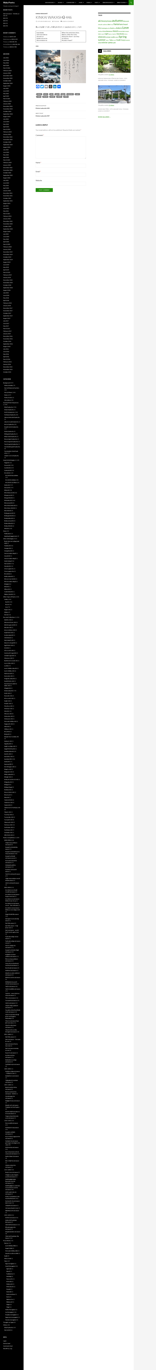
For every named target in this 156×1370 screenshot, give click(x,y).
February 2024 (7, 132)
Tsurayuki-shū (8, 820)
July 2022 (6, 180)
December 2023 (7, 137)
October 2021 (7, 198)
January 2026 (7, 73)
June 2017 (6, 323)
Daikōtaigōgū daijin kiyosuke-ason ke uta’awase (10, 1181)
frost (112, 24)
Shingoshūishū (8, 498)
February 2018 (7, 303)
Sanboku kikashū (9, 751)
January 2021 (7, 218)
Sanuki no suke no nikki (11, 1253)
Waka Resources (108, 2)
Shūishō (6, 586)
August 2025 (6, 86)
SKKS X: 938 (13, 47)
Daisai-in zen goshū (9, 643)
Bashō (7, 602)
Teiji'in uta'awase (10, 986)
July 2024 (6, 119)
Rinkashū (6, 734)
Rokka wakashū (8, 576)
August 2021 (6, 203)
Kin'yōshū (7, 473)
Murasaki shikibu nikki (11, 1251)
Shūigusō (6, 784)
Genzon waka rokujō (10, 558)
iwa (51, 94)
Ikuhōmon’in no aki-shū (11, 660)
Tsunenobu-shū (8, 817)
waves (59, 96)
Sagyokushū (7, 744)
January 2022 (7, 190)
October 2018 (7, 285)
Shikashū (6, 490)
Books (60, 2)
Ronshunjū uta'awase (11, 968)
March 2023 (6, 160)
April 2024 (6, 127)
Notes (6, 395)
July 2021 (6, 206)
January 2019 (7, 277)
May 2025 (6, 93)
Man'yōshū (7, 563)
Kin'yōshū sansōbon (11, 482)
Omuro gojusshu (9, 571)
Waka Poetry (9, 2)
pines (110, 34)
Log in (4, 1341)
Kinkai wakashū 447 (43, 115)
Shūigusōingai (8, 787)
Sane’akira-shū (8, 756)
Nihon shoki (7, 1258)
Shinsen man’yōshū (9, 579)
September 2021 (8, 201)
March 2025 (6, 98)
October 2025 (7, 81)
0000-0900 (7, 840)
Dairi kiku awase (9, 923)
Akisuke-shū (7, 627)
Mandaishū (7, 566)
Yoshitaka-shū (8, 832)
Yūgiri (8, 1307)
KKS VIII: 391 (13, 42)
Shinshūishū (7, 510)
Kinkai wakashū (42, 13)
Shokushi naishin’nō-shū (11, 779)
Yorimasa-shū (8, 825)
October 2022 (7, 173)
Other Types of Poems (9, 597)
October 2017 (7, 313)
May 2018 (6, 298)
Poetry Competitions (9, 837)
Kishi (63, 94)
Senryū (6, 614)
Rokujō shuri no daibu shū (11, 736)
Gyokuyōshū (7, 470)
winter (105, 42)
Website (39, 180)
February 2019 (7, 275)
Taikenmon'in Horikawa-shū (12, 807)
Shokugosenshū (8, 513)
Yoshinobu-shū (8, 827)
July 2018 (6, 293)
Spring (123, 36)
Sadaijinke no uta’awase (12, 1076)
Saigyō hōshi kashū (9, 749)
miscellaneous (107, 31)
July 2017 (6, 321)
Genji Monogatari (10, 1266)
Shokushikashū (8, 523)
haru (121, 24)
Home (80, 2)
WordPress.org (7, 1348)
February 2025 (7, 101)
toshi (114, 40)
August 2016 (6, 346)
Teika (111, 40)
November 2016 (8, 339)
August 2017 (6, 318)
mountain (122, 31)
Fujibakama (9, 1274)
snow (108, 37)
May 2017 (6, 326)
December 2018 (7, 280)
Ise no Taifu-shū (8, 663)
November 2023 (8, 139)
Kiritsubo (9, 1281)
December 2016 (7, 336)
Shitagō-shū (7, 777)
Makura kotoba (8, 385)
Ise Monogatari (9, 1312)
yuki (114, 43)
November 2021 (8, 196)
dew (108, 24)
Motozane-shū (8, 719)
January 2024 (7, 134)
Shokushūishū (8, 526)
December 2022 (7, 167)
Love (125, 27)
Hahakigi (8, 1276)
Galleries (107, 51)
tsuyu (123, 40)
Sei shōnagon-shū (9, 766)
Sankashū (7, 761)
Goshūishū (7, 468)
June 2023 (6, 152)
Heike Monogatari (10, 1309)
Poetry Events (8, 397)
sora (116, 37)
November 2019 (8, 254)
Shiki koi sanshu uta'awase (12, 977)
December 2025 (7, 75)
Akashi (8, 1271)
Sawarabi (8, 1292)
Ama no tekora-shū (9, 630)
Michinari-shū (8, 708)
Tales (5, 1261)
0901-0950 (7, 887)
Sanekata (120, 34)
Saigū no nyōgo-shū (9, 746)
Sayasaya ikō (7, 764)
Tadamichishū (8, 800)
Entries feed (6, 1343)
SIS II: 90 (5, 26)
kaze (57, 94)
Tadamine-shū (8, 802)
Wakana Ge (9, 1299)
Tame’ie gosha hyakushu (11, 444)
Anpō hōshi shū (8, 632)
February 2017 (7, 331)
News (4, 531)
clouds (100, 24)
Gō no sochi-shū (8, 650)
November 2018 (8, 282)
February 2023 (7, 162)
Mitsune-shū (8, 713)
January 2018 (7, 305)
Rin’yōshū (7, 574)
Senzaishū (7, 487)
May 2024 (6, 124)
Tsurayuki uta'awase (11, 1000)
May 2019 (6, 267)
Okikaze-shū (7, 729)
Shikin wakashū (8, 774)
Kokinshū (7, 485)
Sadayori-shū (8, 741)
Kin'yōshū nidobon (10, 480)
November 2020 (8, 224)
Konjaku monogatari (11, 1314)
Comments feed (8, 1346)
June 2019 (6, 264)
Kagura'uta (7, 609)
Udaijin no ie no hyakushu (11, 455)
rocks (46, 96)
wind (66, 96)
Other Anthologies (8, 538)
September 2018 (8, 287)
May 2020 (6, 239)
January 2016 (7, 364)
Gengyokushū (8, 551)
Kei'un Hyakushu (9, 424)
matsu (100, 31)
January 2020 (7, 249)
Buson (7, 604)
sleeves (102, 36)
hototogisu (105, 28)
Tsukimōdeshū (8, 591)
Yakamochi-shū (8, 822)
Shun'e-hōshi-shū (9, 792)
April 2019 (6, 270)
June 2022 (6, 183)
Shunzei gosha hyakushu (11, 441)
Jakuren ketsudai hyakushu (12, 417)
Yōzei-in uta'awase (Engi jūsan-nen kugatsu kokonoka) (12, 1016)
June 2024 (6, 121)
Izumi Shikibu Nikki (10, 1246)
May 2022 (6, 185)
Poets (96, 2)
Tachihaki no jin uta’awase (12, 1064)
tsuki (118, 40)
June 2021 (6, 208)
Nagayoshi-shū (8, 724)
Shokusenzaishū (9, 521)
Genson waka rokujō (10, 553)
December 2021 (7, 193)
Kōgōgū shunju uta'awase (12, 1101)
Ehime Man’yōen (103, 109)
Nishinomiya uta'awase (11, 1147)
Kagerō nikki (8, 1248)
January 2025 (7, 104)
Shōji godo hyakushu (10, 434)
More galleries (104, 117)
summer (102, 40)
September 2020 (8, 229)
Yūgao (8, 1304)
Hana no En (9, 1279)
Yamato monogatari (10, 1320)
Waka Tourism (121, 2)
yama (110, 42)
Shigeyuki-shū (8, 772)
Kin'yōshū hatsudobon (11, 475)
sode (113, 37)
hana (116, 24)
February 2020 (7, 247)
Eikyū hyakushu (8, 407)
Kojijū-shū (7, 701)
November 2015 (8, 369)
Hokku (6, 599)
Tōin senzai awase (10, 998)
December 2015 (7, 367)
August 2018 (6, 290)
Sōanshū (6, 797)
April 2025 (6, 96)
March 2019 (6, 272)
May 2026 (6, 63)
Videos (5, 1325)
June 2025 (6, 91)
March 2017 (6, 328)
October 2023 (7, 142)
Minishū (6, 711)
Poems (89, 2)
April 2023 (6, 157)
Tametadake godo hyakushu (12, 447)
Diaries (6, 1243)
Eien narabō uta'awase (11, 1123)
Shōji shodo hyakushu (10, 436)
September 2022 (8, 175)
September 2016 (8, 344)
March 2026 (6, 68)
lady (77, 94)
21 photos (111, 74)
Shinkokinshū (8, 500)
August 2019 (6, 262)
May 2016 (6, 354)
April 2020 (6, 241)
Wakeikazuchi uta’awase (12, 1210)
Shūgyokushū (8, 782)
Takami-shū (7, 812)
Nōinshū (6, 726)
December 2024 (7, 106)
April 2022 (6, 188)
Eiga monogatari (9, 1263)
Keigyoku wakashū (9, 678)
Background (49, 2)
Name (38, 162)
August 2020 (6, 231)
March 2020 (6, 244)
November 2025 (8, 78)
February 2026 (7, 70)
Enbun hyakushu (9, 409)
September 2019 (8, 259)
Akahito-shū (7, 620)
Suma (8, 1297)
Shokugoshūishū (9, 515)
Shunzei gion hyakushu (10, 439)
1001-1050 (7, 1069)
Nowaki (8, 1289)
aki (99, 20)
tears (107, 40)
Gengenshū (7, 548)
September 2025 (8, 83)
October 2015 (7, 372)
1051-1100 (7, 1085)
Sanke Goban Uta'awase (12, 1156)
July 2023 (6, 150)
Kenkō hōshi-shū (9, 681)
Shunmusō (7, 795)
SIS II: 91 (5, 23)
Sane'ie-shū (7, 754)
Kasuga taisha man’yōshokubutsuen (110, 78)
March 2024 (6, 129)
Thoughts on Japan (8, 1322)
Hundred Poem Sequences (11, 402)
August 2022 (6, 178)
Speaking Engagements (10, 536)
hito (45, 94)
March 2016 (6, 359)
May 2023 (6, 155)
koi (115, 28)
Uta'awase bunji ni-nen (11, 1208)
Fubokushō (7, 546)
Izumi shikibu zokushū (10, 668)
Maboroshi (9, 1284)
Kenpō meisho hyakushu (11, 427)
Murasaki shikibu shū (10, 721)
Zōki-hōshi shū (8, 835)
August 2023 (6, 147)
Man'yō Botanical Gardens (11, 388)
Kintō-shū (7, 693)
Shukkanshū (7, 789)
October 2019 (7, 257)
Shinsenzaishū (8, 503)
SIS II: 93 (5, 18)
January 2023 (7, 165)
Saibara (6, 612)
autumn (117, 20)
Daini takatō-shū (8, 640)
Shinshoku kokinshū (10, 505)
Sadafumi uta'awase (11, 970)
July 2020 (6, 234)
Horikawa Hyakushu (10, 415)
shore (52, 96)
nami (39, 96)
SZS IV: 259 (13, 36)
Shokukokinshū (8, 518)
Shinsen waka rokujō (10, 581)
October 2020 (7, 226)
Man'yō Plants (8, 392)
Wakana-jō (9, 1302)
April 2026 (6, 65)
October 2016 (7, 341)
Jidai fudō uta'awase (11, 1224)
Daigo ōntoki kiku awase (12, 914)
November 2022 (8, 170)
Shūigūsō (6, 584)
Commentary (70, 2)
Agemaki (8, 1269)
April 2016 (6, 356)
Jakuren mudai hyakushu (11, 422)
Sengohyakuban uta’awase (12, 1231)
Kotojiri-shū (7, 703)
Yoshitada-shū (8, 830)
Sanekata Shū (8, 759)
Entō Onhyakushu (9, 412)
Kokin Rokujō (8, 561)
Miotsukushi (9, 1286)
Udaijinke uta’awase (11, 1205)
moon (115, 31)
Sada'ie (114, 34)
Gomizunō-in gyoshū (10, 653)
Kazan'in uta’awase (10, 1053)
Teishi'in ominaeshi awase (12, 874)
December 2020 (7, 221)
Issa (6, 607)
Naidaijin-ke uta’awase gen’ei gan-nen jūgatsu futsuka (12, 1143)
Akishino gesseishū (9, 625)
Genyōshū (7, 556)
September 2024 (8, 114)
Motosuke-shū (8, 716)
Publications (7, 533)
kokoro (70, 94)
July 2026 (6, 58)
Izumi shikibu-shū (9, 671)
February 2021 (7, 216)
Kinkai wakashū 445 (43, 107)
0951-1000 (7, 1034)
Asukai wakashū (8, 635)
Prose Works (7, 1240)
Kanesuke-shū (8, 676)
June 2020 (6, 236)
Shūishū (6, 528)
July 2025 (6, 88)
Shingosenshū (8, 495)
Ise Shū (6, 666)
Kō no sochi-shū (8, 698)
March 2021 (6, 213)
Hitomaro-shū (8, 658)
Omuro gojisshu (8, 569)
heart (39, 94)
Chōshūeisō (7, 637)
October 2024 (7, 111)
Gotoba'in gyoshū (9, 655)
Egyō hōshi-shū (8, 645)
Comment (40, 135)
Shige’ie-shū (7, 769)
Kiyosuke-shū (8, 696)
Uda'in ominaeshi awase (12, 883)
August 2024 (6, 116)
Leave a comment (68, 21)
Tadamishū (7, 805)
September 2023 (8, 144)
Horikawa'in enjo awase (12, 1127)
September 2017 (8, 316)
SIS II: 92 (5, 21)
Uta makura (7, 400)
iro (109, 28)
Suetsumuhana (10, 1294)
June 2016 (6, 351)
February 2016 (7, 362)
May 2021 (6, 211)
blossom (126, 21)
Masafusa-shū (8, 706)
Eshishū (6, 648)
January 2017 (7, 333)
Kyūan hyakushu (9, 431)
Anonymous (106, 21)
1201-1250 (7, 1215)
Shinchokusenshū (9, 492)
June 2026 (6, 60)
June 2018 (6, 295)
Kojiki (5, 1256)
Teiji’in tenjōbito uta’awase (12, 989)
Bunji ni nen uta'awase (11, 1172)
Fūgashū (6, 462)
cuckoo (105, 24)
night (107, 34)
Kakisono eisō (8, 673)
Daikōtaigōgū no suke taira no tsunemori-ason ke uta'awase (12, 1187)
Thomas (56, 21)
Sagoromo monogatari (11, 1317)
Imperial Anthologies (9, 460)
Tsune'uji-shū (8, 814)
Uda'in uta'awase (10, 1003)
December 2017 (7, 308)
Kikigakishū (7, 688)
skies (126, 34)
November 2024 (8, 109)
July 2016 (6, 349)
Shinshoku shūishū (9, 508)
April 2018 (6, 300)
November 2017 (8, 310)
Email (38, 171)
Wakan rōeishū (8, 594)
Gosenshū (7, 465)
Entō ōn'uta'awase (10, 1217)
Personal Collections (9, 617)
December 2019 (7, 252)
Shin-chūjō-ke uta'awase (12, 1161)
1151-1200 (7, 1170)
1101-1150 (7, 1120)
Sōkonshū (7, 589)
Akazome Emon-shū (10, 622)
